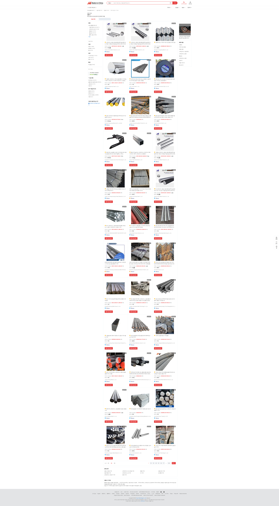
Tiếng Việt (176, 493)
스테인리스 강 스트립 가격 (128, 471)
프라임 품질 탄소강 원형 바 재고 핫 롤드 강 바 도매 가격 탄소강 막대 (140, 446)
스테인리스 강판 (182, 53)
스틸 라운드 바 (94, 27)
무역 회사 (92, 80)
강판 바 (180, 60)
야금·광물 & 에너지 (92, 25)
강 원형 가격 (161, 473)
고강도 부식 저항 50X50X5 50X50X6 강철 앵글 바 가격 (164, 446)
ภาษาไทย (166, 493)
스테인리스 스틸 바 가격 (109, 474)
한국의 (148, 493)
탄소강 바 (181, 65)
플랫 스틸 (93, 34)
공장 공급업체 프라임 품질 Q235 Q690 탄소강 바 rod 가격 (139, 336)
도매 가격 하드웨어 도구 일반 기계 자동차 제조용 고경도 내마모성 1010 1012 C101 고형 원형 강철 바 (139, 263)
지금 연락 (109, 55)
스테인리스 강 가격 (126, 473)
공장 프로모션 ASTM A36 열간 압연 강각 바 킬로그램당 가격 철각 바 (164, 299)
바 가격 (141, 473)
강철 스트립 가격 (108, 471)
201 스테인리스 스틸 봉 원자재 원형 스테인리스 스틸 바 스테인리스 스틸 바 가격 (115, 226)
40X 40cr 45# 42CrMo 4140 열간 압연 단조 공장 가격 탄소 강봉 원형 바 (164, 79)
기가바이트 (92, 55)
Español (122, 493)
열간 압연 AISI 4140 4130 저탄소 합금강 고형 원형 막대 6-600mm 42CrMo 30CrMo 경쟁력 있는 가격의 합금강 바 (140, 116)
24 (108, 463)
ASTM (91, 48)
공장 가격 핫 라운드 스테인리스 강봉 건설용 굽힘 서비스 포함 (115, 372)
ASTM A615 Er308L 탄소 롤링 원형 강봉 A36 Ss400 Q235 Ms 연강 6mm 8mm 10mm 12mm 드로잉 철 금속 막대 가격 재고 (140, 372)
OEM (91, 93)
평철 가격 (142, 471)
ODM (91, 91)
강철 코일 (181, 49)
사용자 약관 (126, 491)
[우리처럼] (161, 491)
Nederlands (158, 493)
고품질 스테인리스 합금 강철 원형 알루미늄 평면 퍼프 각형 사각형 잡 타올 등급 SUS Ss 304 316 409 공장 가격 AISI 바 (164, 153)
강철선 (180, 44)
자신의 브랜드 (93, 95)
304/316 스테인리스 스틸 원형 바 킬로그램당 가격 (115, 409)
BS (90, 50)
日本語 (113, 493)
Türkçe (171, 493)
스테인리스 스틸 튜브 (184, 51)
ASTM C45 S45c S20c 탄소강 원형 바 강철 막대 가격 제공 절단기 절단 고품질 (140, 79)
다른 (89, 36)
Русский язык (143, 493)
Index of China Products (148, 495)
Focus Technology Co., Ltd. (141, 498)
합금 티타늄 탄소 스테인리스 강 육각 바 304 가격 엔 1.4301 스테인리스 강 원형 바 (139, 153)
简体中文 (103, 493)
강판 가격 (124, 474)
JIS (91, 57)
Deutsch (127, 493)
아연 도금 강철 (182, 47)
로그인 (190, 4)
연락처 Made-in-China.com (144, 491)
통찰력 (157, 491)
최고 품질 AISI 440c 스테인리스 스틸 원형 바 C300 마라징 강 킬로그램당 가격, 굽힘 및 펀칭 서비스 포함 (140, 299)
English (98, 493)
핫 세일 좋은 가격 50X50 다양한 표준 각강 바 (141, 409)
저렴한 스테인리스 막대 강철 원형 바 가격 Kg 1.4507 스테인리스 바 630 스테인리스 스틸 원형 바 (115, 79)
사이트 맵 (153, 491)
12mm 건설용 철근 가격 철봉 (161, 335)
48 (114, 463)
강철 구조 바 (182, 62)
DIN (91, 59)
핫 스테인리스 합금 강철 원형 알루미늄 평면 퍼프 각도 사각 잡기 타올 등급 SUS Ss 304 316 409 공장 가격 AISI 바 (164, 189)
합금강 (180, 56)
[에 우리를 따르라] (164, 491)
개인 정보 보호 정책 (134, 491)
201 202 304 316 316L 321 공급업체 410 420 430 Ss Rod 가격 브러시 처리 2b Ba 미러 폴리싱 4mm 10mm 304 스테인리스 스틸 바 (164, 226)
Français (117, 493)
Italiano (137, 493)
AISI (91, 46)
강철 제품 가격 (107, 473)
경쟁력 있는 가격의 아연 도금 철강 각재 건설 (165, 42)
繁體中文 (108, 493)
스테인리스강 (94, 29)
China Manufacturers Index (136, 495)
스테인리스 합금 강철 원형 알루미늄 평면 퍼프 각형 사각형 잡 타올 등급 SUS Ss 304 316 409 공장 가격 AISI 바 (115, 43)
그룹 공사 (91, 84)
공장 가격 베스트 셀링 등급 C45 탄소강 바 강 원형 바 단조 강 (115, 116)
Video (125, 23)
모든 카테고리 (92, 7)
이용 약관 (143, 501)
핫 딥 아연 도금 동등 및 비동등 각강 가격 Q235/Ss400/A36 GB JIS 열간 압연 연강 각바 (164, 263)
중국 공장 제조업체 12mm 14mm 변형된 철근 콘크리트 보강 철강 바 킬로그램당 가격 (164, 116)
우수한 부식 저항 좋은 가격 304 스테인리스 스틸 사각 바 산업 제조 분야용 (139, 226)
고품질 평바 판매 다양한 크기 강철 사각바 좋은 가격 (115, 336)
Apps (183, 7)
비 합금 (91, 64)
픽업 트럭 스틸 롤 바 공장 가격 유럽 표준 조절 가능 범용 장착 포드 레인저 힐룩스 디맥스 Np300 (115, 153)
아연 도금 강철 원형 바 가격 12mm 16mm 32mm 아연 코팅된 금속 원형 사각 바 (140, 189)
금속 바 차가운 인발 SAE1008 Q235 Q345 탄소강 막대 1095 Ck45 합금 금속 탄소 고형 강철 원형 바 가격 (115, 446)
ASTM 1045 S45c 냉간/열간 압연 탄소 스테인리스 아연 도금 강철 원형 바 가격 (115, 263)
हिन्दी (162, 493)
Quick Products (127, 495)
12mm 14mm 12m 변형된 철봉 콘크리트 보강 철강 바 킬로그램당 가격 (164, 372)
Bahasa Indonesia (183, 493)
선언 (121, 491)
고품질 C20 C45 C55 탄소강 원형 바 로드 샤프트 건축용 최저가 (115, 189)
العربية (153, 493)
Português (132, 493)
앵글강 (92, 31)
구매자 (168, 7)
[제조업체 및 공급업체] (95, 3)
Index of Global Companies (159, 495)
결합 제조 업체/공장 (94, 82)
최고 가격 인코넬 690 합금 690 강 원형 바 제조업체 (115, 299)
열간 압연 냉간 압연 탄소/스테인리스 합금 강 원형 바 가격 (165, 409)
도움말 (176, 7)
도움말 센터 (117, 491)
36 (111, 463)
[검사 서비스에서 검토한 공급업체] (94, 72)
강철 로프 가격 (161, 471)
